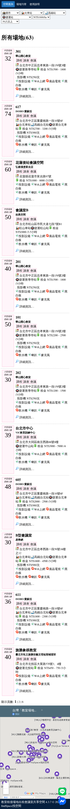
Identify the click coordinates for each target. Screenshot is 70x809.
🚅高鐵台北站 (40, 124)
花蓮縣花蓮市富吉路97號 (35, 176)
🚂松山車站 (23, 228)
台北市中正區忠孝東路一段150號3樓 (42, 65)
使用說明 (35, 4)
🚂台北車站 (23, 124)
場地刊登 (21, 4)
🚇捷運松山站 (40, 228)
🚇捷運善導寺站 (26, 69)
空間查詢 (8, 4)
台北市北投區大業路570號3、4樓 (40, 664)
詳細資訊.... (26, 96)
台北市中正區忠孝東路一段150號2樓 (42, 275)
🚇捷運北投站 (25, 668)
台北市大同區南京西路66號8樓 (39, 442)
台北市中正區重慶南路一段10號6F (41, 121)
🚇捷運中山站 (25, 446)
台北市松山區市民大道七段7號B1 (40, 224)
